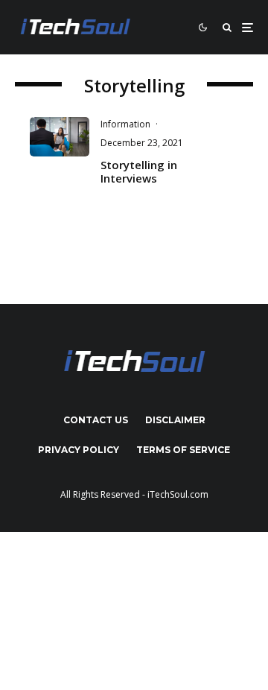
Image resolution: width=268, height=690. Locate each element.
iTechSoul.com (177, 494)
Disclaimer (175, 419)
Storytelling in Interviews (138, 171)
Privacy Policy (78, 449)
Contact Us (95, 419)
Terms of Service (183, 449)
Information (125, 124)
